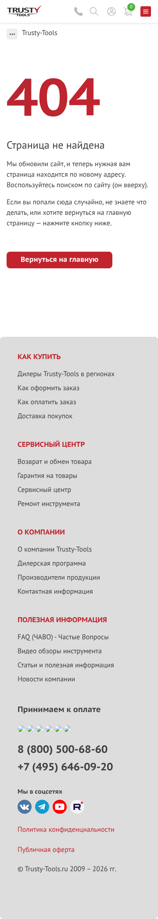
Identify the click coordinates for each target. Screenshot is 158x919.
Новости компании (46, 679)
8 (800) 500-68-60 (78, 11)
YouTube (60, 807)
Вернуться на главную (59, 259)
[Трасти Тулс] (24, 14)
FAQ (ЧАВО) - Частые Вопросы (63, 637)
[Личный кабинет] (111, 11)
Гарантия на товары (47, 475)
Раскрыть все (12, 33)
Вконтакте (25, 807)
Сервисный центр (44, 489)
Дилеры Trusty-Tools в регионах (66, 374)
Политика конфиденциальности (66, 829)
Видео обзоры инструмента (60, 651)
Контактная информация (55, 591)
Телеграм (42, 807)
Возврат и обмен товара (55, 461)
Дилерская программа (52, 563)
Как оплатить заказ (47, 402)
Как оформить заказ (48, 388)
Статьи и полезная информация (66, 665)
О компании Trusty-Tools (55, 549)
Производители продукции (59, 577)
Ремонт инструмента (49, 503)
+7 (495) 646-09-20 (65, 766)
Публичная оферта (46, 849)
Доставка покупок (45, 416)
